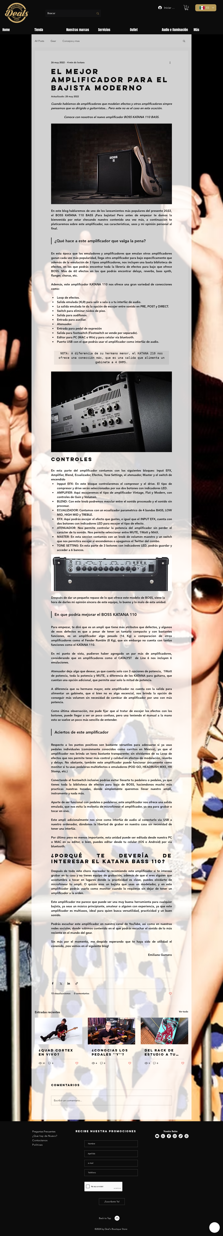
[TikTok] (181, 1136)
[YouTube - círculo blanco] (157, 1136)
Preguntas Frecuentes (43, 1131)
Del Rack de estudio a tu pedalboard (160, 1052)
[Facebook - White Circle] (169, 1136)
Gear (53, 40)
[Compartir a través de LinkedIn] (68, 983)
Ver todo (183, 1011)
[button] (186, 7)
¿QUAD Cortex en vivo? (56, 1052)
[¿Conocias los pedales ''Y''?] (111, 1031)
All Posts (39, 40)
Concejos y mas (71, 40)
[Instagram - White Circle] (175, 1136)
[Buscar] (98, 13)
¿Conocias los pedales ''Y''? (110, 1052)
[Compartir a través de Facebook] (52, 983)
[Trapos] (186, 1136)
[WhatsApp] (163, 1136)
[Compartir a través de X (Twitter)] (60, 983)
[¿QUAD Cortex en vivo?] (58, 1031)
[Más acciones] (170, 62)
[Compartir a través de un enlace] (76, 983)
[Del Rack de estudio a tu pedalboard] (164, 1031)
